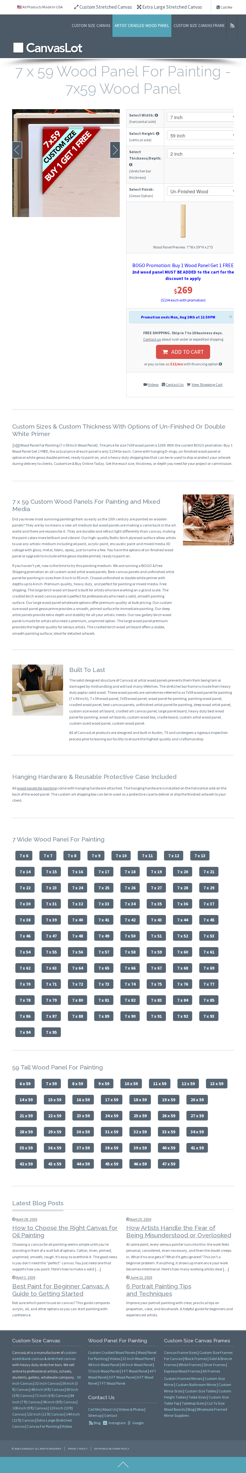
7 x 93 (208, 1016)
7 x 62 (25, 968)
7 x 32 (77, 904)
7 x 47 (51, 936)
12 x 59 (188, 1083)
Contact (110, 1415)
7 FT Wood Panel (112, 1383)
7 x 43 (156, 920)
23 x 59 (83, 1116)
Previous (17, 150)
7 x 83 (156, 1000)
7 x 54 (25, 952)
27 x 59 (197, 1116)
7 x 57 (103, 952)
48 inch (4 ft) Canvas (47, 1389)
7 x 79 (51, 1000)
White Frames (190, 1364)
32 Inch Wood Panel (137, 1358)
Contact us (152, 339)
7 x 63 (51, 968)
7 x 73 (103, 984)
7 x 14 (25, 872)
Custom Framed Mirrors (183, 1378)
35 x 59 (26, 1148)
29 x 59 (54, 1132)
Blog (97, 1422)
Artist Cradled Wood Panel (142, 25)
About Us (109, 1409)
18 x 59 (140, 1100)
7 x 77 (208, 984)
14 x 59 (26, 1100)
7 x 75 (156, 984)
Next (115, 150)
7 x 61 (208, 952)
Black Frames (195, 1358)
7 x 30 (25, 904)
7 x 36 (182, 904)
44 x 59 (83, 1164)
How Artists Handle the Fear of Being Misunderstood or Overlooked (178, 1231)
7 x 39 (51, 920)
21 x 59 (26, 1116)
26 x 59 (168, 1116)
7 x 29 (208, 888)
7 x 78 (25, 1000)
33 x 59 (168, 1132)
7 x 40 (77, 920)
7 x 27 (156, 888)
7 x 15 (51, 872)
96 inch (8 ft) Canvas (59, 1401)
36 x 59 (54, 1148)
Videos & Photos (131, 1409)
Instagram (117, 1422)
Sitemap (95, 1415)
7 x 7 (48, 856)
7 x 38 (25, 920)
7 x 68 (182, 968)
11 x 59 (159, 1083)
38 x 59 (111, 1148)
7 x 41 (103, 920)
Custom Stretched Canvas (105, 7)
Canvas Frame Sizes (180, 1352)
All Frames (211, 1371)
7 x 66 (130, 968)
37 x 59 (83, 1148)
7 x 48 (77, 936)
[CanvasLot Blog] (232, 25)
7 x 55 (51, 952)
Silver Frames (214, 1364)
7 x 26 (130, 888)
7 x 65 (103, 968)
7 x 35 (156, 904)
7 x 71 (51, 984)
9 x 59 (103, 1083)
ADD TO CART (186, 351)
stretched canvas (61, 1358)
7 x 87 (51, 1016)
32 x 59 (140, 1132)
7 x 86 (25, 1016)
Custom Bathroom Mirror (196, 1384)
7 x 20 (182, 872)
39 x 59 (140, 1148)
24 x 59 (111, 1116)
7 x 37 (208, 904)
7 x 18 (130, 872)
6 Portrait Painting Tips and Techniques (158, 1290)
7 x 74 (130, 984)
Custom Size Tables (200, 1391)
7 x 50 (130, 936)
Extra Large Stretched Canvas (171, 7)
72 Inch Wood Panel (103, 1371)
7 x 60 (182, 952)
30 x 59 (83, 1132)
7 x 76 (182, 984)
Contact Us (175, 384)
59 (18, 445)
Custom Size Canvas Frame (199, 25)
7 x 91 (156, 1016)
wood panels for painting (37, 788)
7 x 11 (147, 856)
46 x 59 (140, 1164)
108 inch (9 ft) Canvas (29, 1408)
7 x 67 (156, 968)
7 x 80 (77, 1000)
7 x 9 (96, 856)
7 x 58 (130, 952)
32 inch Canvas (47, 1383)
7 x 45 (208, 920)
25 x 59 (140, 1116)
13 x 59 (216, 1083)
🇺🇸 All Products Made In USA (40, 6)
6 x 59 (25, 1083)
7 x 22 (25, 888)
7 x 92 (182, 1016)
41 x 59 (197, 1148)
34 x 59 (197, 1132)
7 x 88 (77, 1016)
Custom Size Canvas (91, 25)
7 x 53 (208, 936)
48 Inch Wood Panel (103, 1364)
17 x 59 (111, 1100)
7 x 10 (121, 856)
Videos (153, 384)
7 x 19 (156, 872)
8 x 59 (77, 1083)
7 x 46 (25, 936)
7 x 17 (103, 872)
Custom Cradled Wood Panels (111, 1352)
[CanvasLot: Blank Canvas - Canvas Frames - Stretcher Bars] (48, 48)
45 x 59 (111, 1164)
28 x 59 (26, 1132)
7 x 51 (156, 936)
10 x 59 (131, 1083)
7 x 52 (182, 936)
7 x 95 (51, 1032)
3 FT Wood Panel (134, 1371)
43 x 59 (54, 1164)
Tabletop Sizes (193, 1403)
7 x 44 (182, 920)
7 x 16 (77, 872)
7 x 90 (130, 1016)
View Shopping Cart (207, 384)
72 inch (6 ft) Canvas (51, 1395)
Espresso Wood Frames (182, 1371)
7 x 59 (156, 952)
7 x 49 (103, 936)
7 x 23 (51, 888)
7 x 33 (103, 904)
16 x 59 (83, 1100)
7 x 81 (103, 1000)
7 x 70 (25, 984)
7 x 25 (103, 888)
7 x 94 (25, 1032)
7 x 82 (130, 1000)
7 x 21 (208, 872)
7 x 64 (77, 968)
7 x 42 (130, 920)
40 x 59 (168, 1148)
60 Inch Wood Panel (136, 1364)
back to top (123, 1465)
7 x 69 (208, 968)
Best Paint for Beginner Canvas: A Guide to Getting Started (60, 1290)
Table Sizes (197, 1397)
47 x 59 (168, 1164)
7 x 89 (103, 1016)
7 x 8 (72, 856)
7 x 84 (182, 1000)
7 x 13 (199, 856)
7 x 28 (182, 888)
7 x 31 (51, 904)
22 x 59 (54, 1116)
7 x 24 (77, 888)
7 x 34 (130, 904)
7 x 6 (24, 856)
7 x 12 (173, 856)
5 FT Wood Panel (122, 1377)
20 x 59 (197, 1100)
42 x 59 (26, 1164)
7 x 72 (77, 984)
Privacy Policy (77, 1448)
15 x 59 (54, 1100)
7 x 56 (77, 952)
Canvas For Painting (43, 1426)
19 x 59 (168, 1100)
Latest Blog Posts (37, 1203)
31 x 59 (111, 1132)
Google (138, 1422)
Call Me (226, 7)
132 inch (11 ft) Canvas (45, 1414)
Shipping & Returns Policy (111, 1448)
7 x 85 (208, 1000)
